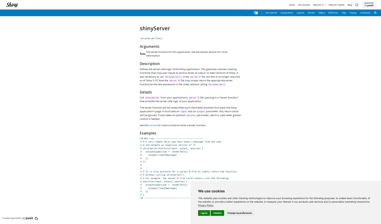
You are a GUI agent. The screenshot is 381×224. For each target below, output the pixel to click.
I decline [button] (217, 213)
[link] (206, 205)
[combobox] (357, 5)
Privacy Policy (206, 205)
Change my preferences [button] (239, 213)
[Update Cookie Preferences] (36, 218)
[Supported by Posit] (369, 4)
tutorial (152, 125)
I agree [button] (204, 213)
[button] (319, 5)
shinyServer (147, 38)
